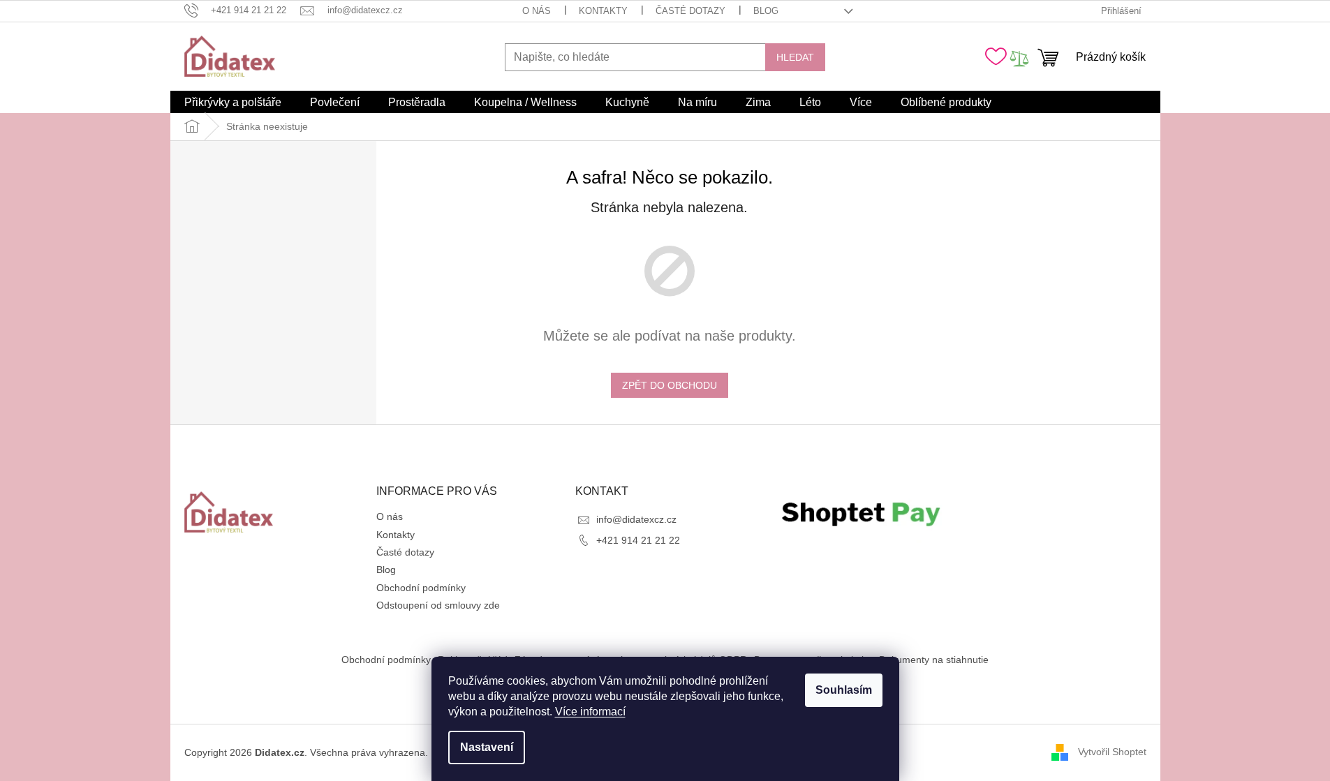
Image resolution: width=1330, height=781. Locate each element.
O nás (536, 11)
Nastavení (486, 747)
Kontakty (603, 11)
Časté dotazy (690, 11)
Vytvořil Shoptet (1112, 751)
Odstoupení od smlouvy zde (438, 605)
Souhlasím (843, 690)
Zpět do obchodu (669, 385)
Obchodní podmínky (421, 587)
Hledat (795, 57)
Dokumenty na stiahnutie (934, 659)
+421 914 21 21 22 (638, 540)
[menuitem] (232, 102)
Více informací (590, 711)
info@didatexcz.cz (636, 519)
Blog (765, 11)
